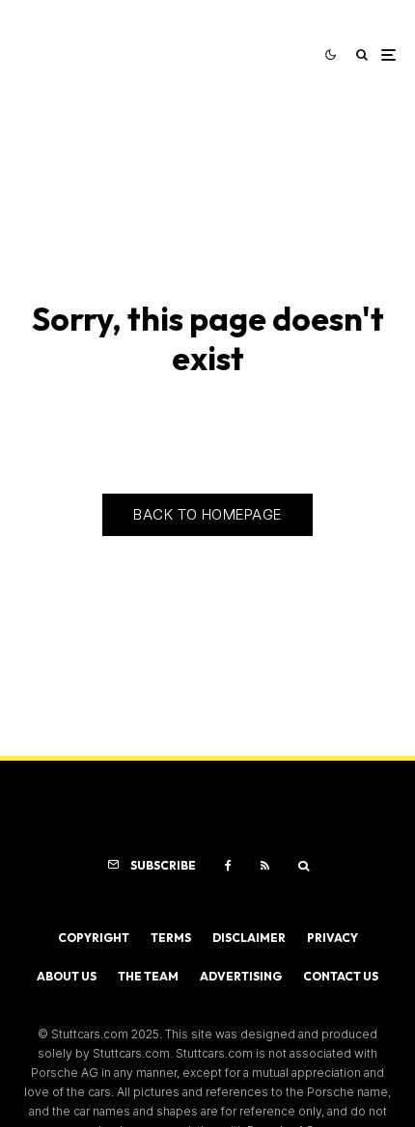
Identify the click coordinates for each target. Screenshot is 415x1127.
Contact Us (340, 976)
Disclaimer (249, 937)
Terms (171, 937)
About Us (67, 976)
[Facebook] (228, 865)
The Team (148, 976)
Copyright (93, 937)
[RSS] (265, 865)
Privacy (332, 937)
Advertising (241, 976)
